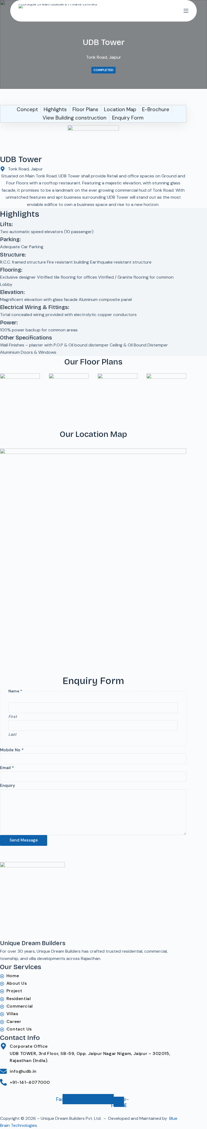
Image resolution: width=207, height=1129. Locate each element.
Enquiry (7, 785)
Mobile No (12, 750)
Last (12, 734)
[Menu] (186, 10)
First (12, 716)
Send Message (23, 840)
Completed (103, 70)
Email (7, 767)
